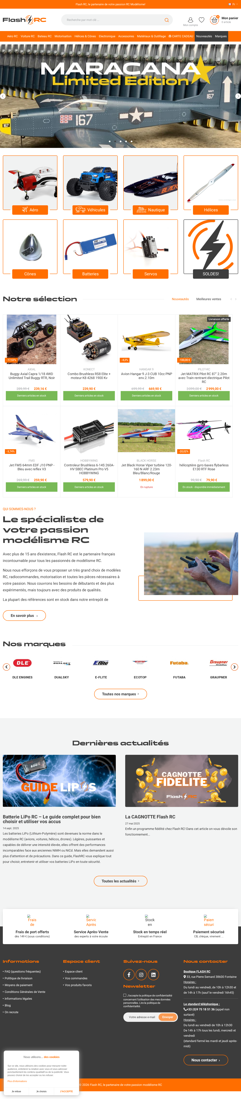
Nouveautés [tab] (180, 299)
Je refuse (16, 1091)
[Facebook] (129, 974)
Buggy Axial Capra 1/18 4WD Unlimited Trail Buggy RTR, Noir (32, 376)
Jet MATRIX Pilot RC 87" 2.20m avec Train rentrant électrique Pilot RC (204, 378)
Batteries (90, 274)
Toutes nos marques (119, 694)
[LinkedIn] (153, 974)
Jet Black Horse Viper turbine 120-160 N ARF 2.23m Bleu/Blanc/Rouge (146, 469)
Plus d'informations (17, 1081)
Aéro (34, 210)
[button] (3, 96)
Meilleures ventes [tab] (208, 299)
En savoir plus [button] (23, 615)
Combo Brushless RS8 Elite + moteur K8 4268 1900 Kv (89, 376)
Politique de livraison (18, 978)
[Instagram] (141, 974)
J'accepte (66, 1091)
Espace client (73, 971)
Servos (150, 274)
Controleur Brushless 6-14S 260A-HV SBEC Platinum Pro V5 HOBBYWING (89, 469)
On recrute (11, 1012)
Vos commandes (76, 978)
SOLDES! (211, 274)
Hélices (211, 210)
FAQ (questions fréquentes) (23, 971)
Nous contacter (204, 1060)
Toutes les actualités (119, 881)
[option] (120, 96)
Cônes (30, 274)
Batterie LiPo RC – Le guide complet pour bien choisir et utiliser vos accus (52, 819)
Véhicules (96, 210)
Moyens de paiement (18, 985)
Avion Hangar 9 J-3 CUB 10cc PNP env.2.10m (146, 376)
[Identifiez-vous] (190, 19)
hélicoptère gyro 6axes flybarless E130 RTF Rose (204, 467)
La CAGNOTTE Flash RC (150, 817)
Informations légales (18, 998)
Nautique (156, 210)
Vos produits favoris (78, 985)
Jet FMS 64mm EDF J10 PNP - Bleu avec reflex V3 (31, 467)
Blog (8, 1005)
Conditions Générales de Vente (25, 992)
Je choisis (41, 1091)
